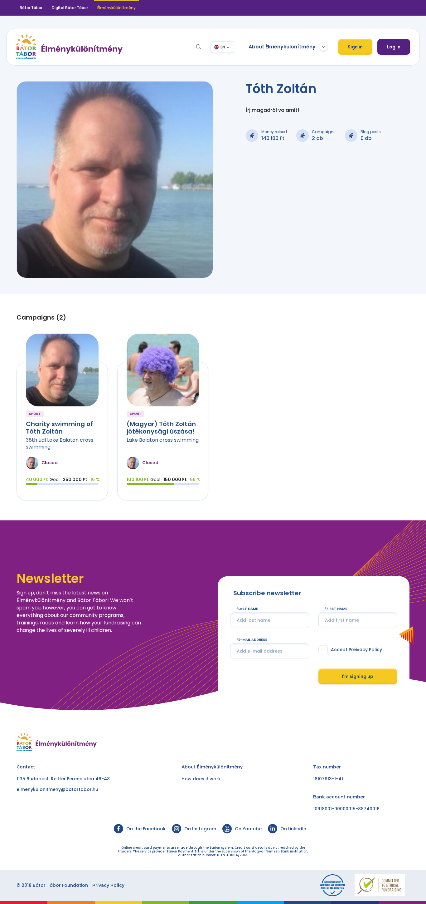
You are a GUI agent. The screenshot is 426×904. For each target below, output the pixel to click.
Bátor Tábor (31, 7)
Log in (393, 47)
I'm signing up (357, 676)
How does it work (201, 779)
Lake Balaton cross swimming (163, 440)
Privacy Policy (108, 885)
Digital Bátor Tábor (70, 7)
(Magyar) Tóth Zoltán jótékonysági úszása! (161, 428)
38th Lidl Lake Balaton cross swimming (59, 443)
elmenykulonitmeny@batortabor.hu (57, 789)
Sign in (355, 47)
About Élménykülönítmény (282, 46)
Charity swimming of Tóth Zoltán (59, 428)
